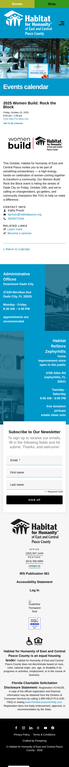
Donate (17, 4)
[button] (61, 23)
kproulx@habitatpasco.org (24, 214)
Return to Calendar (18, 249)
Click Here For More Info (15, 119)
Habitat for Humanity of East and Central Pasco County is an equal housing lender (34, 656)
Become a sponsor (20, 233)
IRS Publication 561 (34, 573)
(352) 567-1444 (34, 553)
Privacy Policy (22, 734)
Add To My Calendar (13, 123)
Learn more (15, 229)
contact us (34, 566)
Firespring (41, 740)
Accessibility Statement (35, 582)
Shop (52, 4)
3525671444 (16, 218)
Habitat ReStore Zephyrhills (55, 346)
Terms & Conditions (44, 734)
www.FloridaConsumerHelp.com (43, 702)
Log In (34, 590)
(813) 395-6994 (34, 561)
